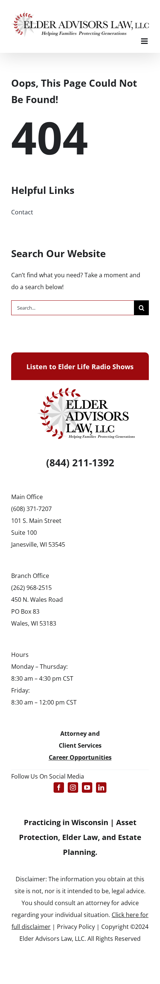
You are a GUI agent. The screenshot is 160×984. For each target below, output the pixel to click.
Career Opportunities (80, 757)
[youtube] (87, 787)
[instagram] (73, 787)
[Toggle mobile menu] (145, 41)
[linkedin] (101, 787)
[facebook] (59, 787)
